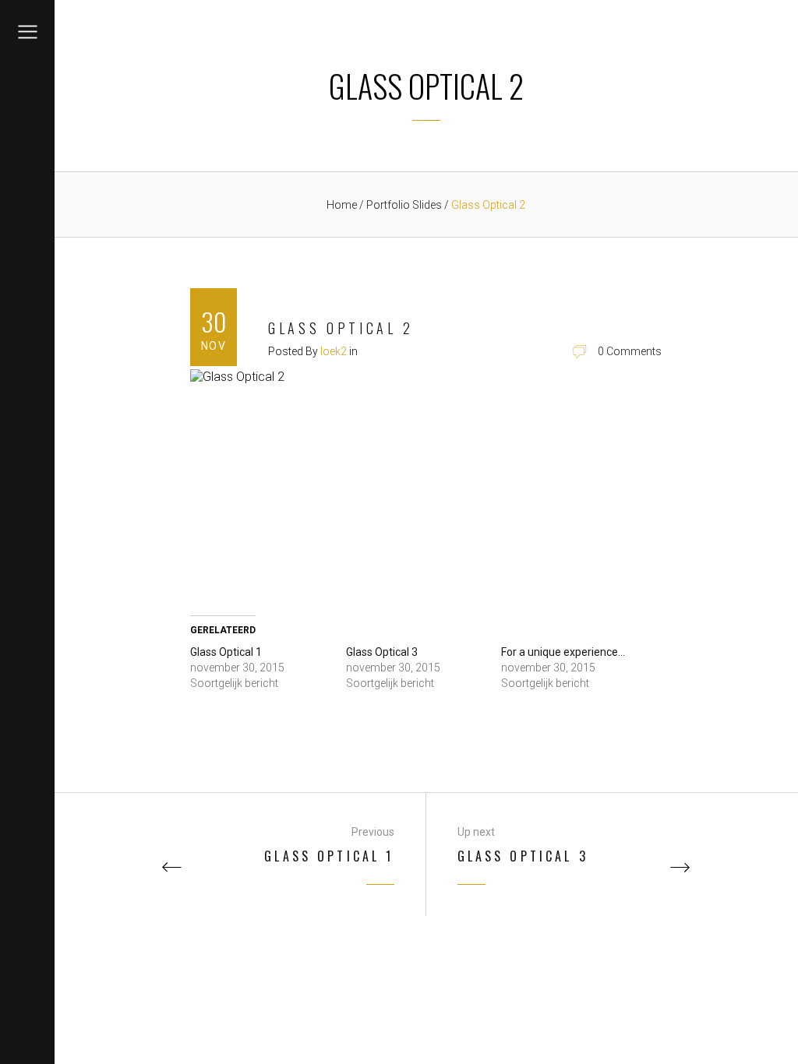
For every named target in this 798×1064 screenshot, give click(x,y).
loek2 (333, 351)
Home (342, 205)
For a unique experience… (563, 652)
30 (213, 321)
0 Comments (630, 351)
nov (213, 346)
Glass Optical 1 (226, 652)
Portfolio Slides (405, 205)
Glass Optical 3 (382, 652)
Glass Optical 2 (341, 328)
